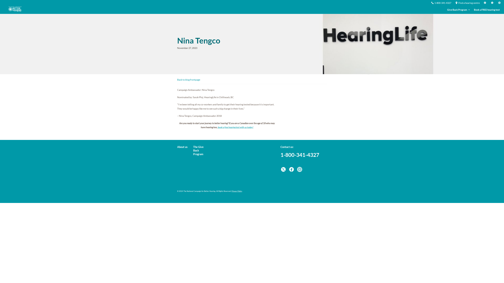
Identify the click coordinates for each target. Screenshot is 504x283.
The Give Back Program (198, 150)
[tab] (458, 10)
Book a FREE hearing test (487, 9)
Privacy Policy (237, 191)
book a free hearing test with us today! (235, 127)
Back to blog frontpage (188, 79)
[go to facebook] (291, 170)
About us (182, 146)
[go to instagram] (300, 170)
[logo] (16, 9)
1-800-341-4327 (299, 155)
